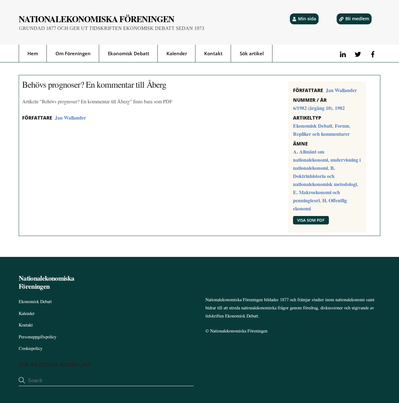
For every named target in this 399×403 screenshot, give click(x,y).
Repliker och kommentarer (321, 133)
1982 (340, 107)
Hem (32, 53)
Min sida (307, 19)
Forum (342, 125)
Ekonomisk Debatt (128, 53)
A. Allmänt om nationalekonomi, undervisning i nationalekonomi (327, 159)
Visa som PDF (310, 220)
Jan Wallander (70, 117)
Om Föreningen (73, 53)
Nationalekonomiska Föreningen (238, 331)
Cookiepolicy (30, 348)
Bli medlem (357, 19)
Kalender (176, 53)
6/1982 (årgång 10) (312, 107)
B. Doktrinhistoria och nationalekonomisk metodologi (325, 176)
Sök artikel (252, 53)
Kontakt (213, 53)
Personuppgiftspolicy (37, 337)
